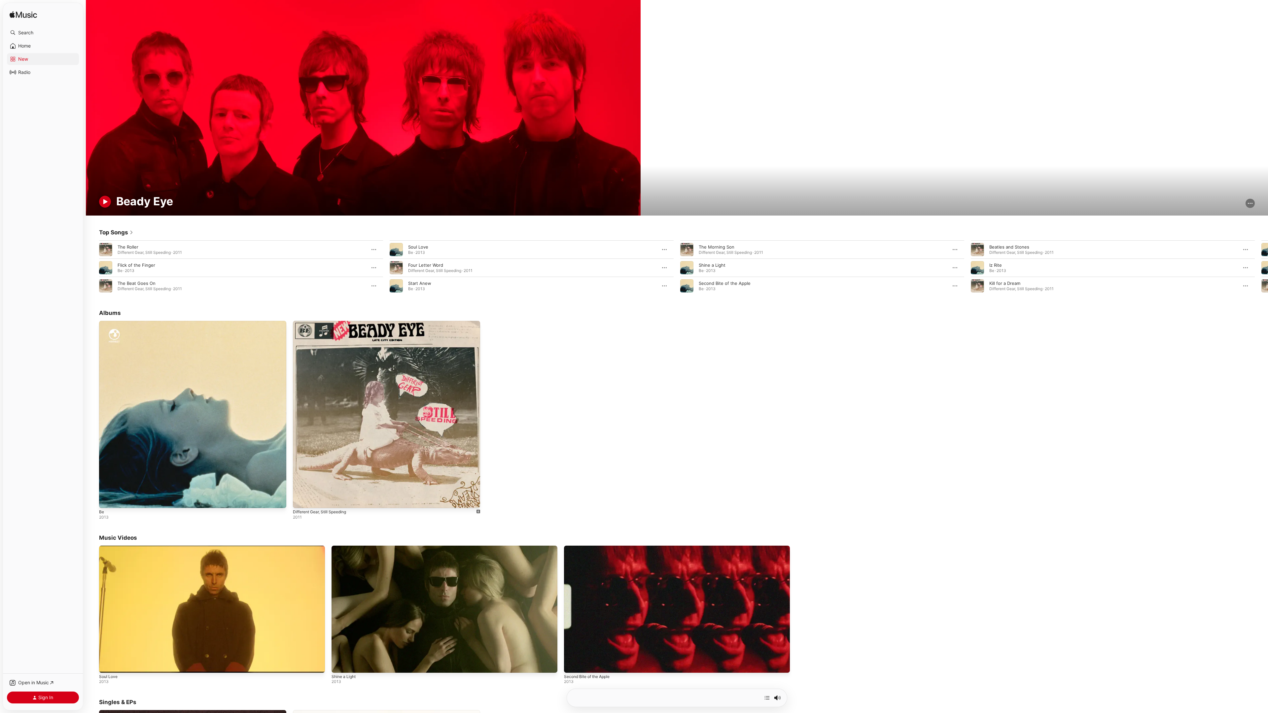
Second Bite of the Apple (725, 283)
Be (101, 323)
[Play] (105, 202)
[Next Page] (1261, 267)
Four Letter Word (425, 265)
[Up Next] (767, 697)
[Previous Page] (92, 267)
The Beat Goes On (137, 283)
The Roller (128, 247)
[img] (23, 15)
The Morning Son (716, 247)
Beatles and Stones (1009, 247)
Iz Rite (995, 265)
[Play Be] (107, 500)
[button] (43, 32)
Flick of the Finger (136, 265)
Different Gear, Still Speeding (323, 323)
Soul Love (418, 247)
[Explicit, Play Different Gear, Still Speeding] (301, 500)
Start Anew (419, 283)
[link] (116, 232)
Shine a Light (712, 265)
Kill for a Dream (1004, 283)
